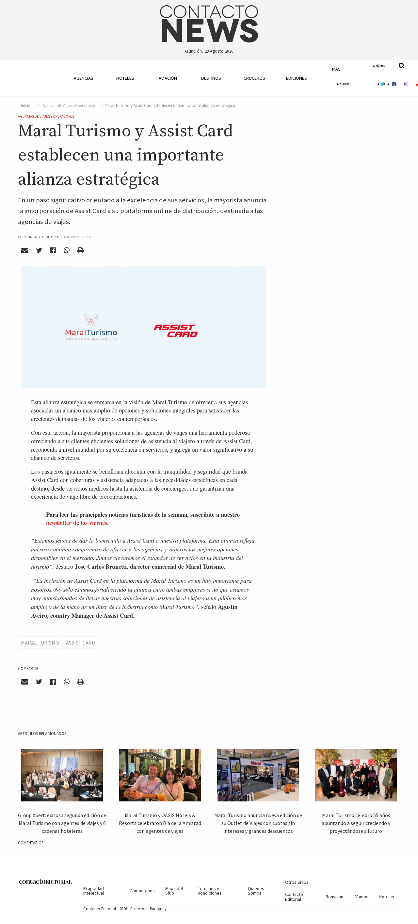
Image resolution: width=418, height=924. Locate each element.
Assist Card (80, 642)
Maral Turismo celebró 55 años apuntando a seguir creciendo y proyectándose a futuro (356, 823)
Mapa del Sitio (174, 890)
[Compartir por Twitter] (39, 250)
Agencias (83, 78)
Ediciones (296, 78)
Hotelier (387, 896)
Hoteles (125, 78)
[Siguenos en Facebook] (394, 83)
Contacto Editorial (294, 896)
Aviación (168, 78)
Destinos (211, 78)
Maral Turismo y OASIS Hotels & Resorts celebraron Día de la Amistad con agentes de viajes (160, 823)
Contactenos (142, 891)
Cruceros (254, 78)
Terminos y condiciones (210, 890)
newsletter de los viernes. (77, 522)
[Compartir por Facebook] (53, 250)
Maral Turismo (40, 642)
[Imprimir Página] (80, 250)
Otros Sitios (297, 882)
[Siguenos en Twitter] (382, 83)
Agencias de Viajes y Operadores (69, 105)
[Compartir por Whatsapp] (66, 250)
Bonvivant (335, 896)
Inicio (25, 105)
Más (336, 69)
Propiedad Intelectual (93, 890)
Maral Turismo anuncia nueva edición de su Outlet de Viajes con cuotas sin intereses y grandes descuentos (258, 823)
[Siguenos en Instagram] (406, 83)
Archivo (344, 84)
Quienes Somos (256, 890)
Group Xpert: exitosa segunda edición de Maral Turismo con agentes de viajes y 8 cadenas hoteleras (62, 823)
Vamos (361, 896)
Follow (379, 66)
